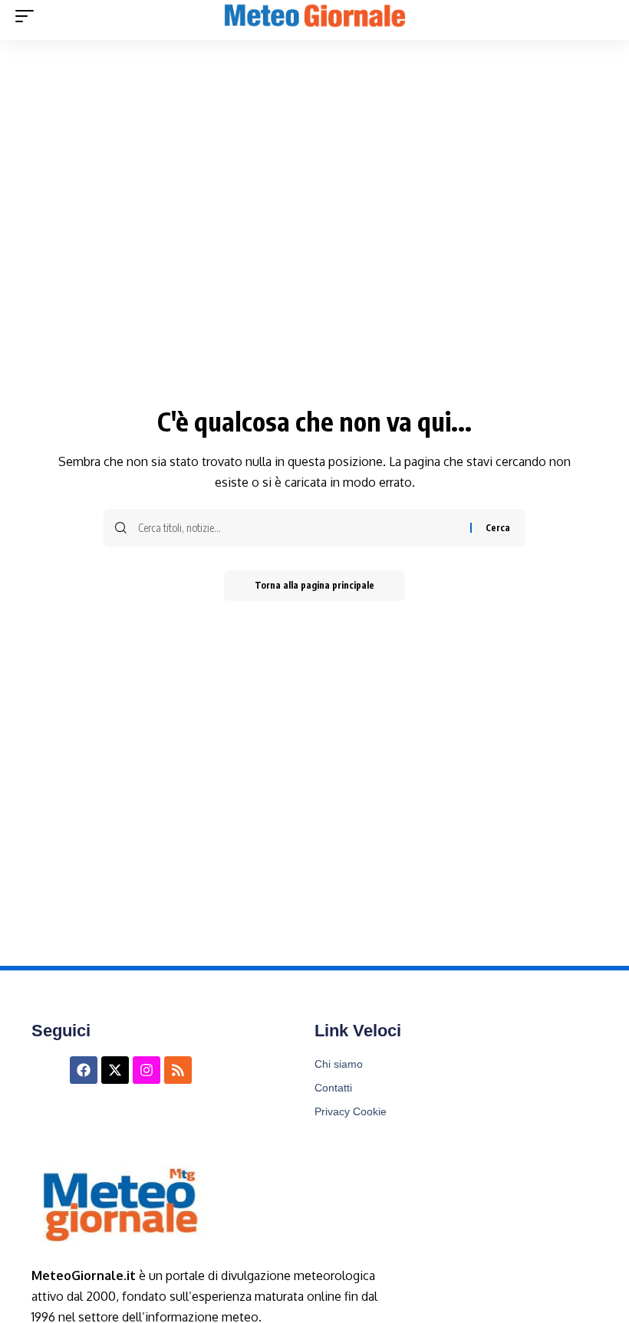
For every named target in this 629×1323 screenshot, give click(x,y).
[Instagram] (146, 1070)
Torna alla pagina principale (314, 585)
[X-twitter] (115, 1070)
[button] (28, 16)
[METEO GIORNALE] (314, 16)
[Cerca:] (298, 528)
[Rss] (178, 1070)
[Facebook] (83, 1070)
